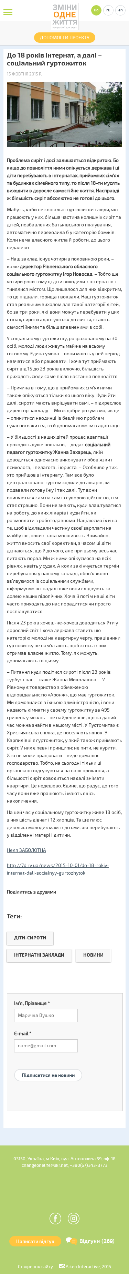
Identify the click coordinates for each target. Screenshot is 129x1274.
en (120, 10)
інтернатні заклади (39, 955)
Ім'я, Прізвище (32, 1003)
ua (96, 10)
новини (93, 955)
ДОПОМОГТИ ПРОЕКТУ (64, 38)
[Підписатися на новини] (48, 1067)
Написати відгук (35, 1241)
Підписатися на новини (48, 1075)
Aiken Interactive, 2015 (88, 1267)
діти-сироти (30, 938)
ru (108, 10)
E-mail (22, 1034)
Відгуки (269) (97, 1241)
